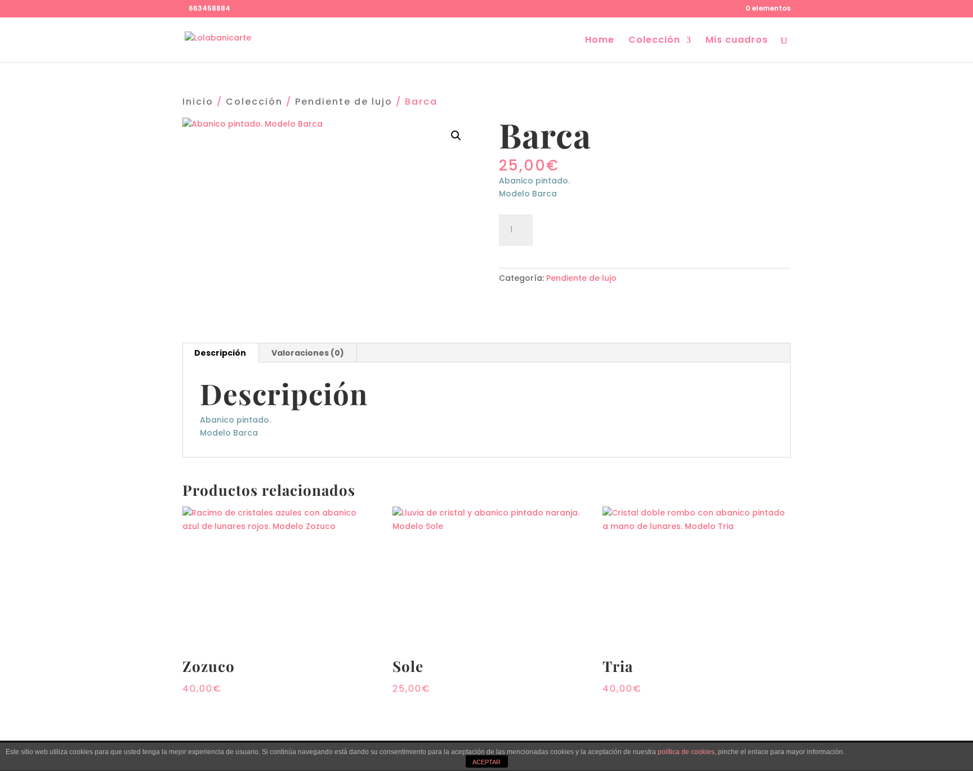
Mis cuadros (737, 41)
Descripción (220, 352)
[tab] (220, 352)
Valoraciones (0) (307, 352)
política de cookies (686, 752)
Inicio (197, 101)
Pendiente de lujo (343, 101)
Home (599, 41)
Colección (654, 41)
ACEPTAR (486, 762)
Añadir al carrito (601, 228)
